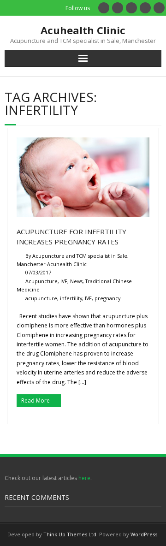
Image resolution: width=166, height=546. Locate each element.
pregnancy (107, 298)
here (84, 478)
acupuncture (41, 298)
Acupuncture (41, 281)
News (76, 281)
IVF (63, 281)
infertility (71, 298)
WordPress (143, 534)
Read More (35, 400)
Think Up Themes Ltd (69, 534)
